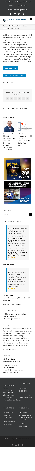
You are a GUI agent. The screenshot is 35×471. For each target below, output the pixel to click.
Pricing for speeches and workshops (16, 314)
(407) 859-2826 (7, 397)
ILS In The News (9, 82)
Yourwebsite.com (12, 372)
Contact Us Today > (9, 349)
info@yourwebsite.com (15, 370)
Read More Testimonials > (12, 304)
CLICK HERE (23, 391)
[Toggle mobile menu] (31, 19)
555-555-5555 (12, 365)
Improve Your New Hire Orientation (8, 415)
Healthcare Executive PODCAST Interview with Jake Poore (24, 138)
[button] (4, 136)
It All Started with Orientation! (9, 423)
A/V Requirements (10, 316)
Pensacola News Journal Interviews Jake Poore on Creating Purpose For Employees (9, 141)
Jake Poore (22, 108)
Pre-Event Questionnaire (12, 319)
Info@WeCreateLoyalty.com (12, 400)
